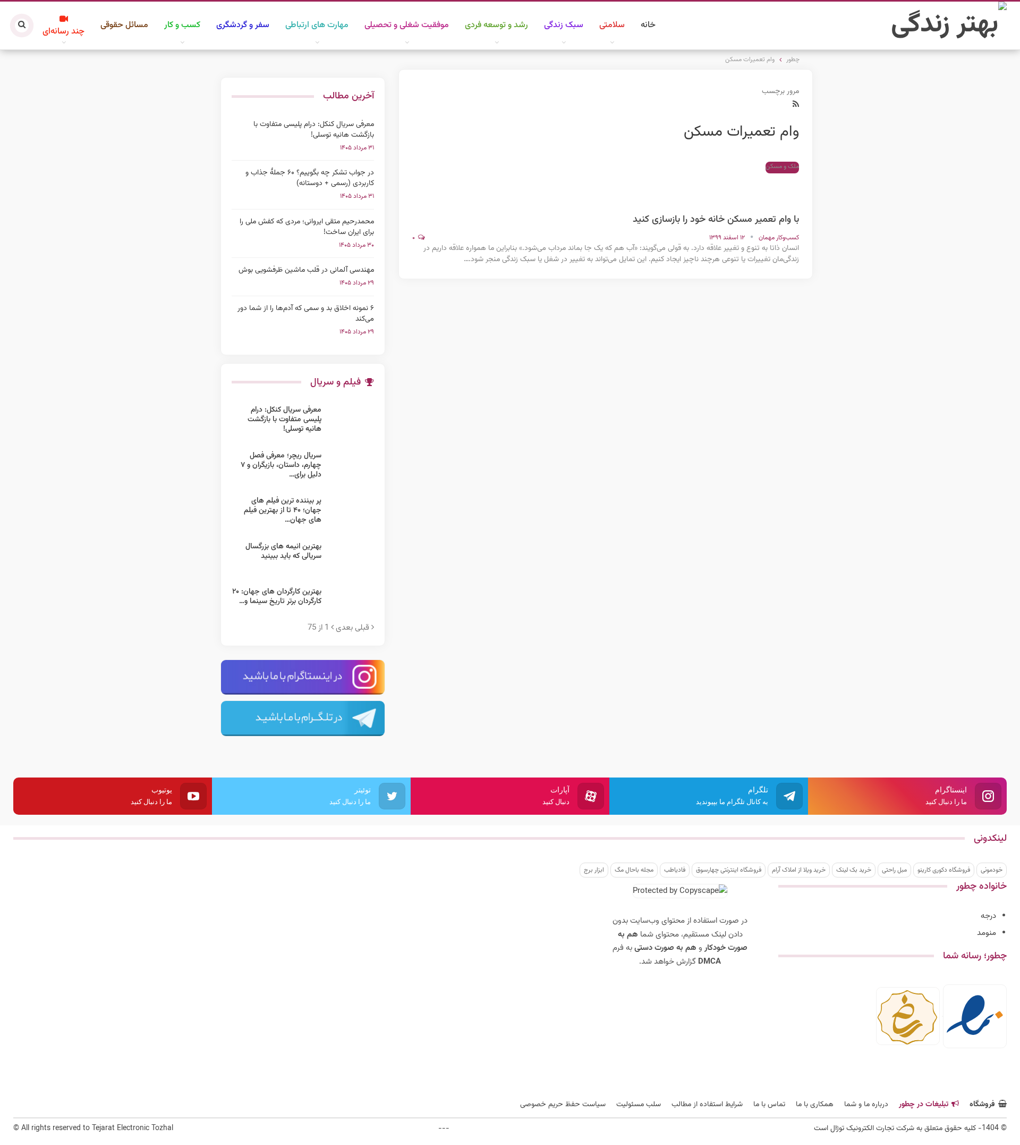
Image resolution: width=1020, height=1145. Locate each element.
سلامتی (612, 25)
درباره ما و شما (866, 1104)
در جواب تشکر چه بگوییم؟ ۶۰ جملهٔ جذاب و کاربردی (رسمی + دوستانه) (309, 178)
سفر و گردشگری (242, 25)
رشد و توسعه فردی (496, 25)
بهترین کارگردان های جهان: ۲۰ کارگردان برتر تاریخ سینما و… (276, 596)
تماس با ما (769, 1104)
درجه (988, 916)
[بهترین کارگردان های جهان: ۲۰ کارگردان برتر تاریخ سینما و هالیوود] (351, 604)
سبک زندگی (563, 25)
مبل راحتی (894, 870)
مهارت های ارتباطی (316, 25)
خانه (648, 25)
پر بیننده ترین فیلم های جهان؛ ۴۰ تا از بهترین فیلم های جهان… (282, 510)
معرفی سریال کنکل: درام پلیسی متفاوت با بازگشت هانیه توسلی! (313, 130)
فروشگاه (982, 1104)
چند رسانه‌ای (63, 31)
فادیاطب (674, 870)
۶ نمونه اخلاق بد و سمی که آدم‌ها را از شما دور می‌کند (305, 314)
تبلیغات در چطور (923, 1104)
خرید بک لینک (853, 870)
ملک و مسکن (782, 166)
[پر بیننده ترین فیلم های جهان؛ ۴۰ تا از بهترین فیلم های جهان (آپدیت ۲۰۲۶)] (351, 513)
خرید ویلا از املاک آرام (799, 870)
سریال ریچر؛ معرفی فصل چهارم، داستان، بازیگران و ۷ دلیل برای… (281, 465)
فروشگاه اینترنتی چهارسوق (728, 870)
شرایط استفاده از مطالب (707, 1104)
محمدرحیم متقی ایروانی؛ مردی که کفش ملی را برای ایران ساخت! (307, 227)
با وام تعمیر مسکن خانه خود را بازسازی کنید (716, 219)
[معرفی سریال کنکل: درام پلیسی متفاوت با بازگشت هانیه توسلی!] (351, 422)
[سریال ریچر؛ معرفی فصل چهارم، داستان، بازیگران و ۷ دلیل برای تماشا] (351, 468)
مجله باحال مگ (634, 870)
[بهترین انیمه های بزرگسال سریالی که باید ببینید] (351, 559)
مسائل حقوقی (124, 25)
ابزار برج (594, 870)
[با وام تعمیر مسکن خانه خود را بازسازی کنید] (777, 188)
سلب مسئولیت (638, 1104)
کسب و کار (182, 25)
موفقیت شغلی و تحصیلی (406, 25)
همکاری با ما (815, 1104)
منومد (986, 933)
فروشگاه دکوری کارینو (943, 870)
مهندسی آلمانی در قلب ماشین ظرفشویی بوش (306, 270)
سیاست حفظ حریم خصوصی (563, 1104)
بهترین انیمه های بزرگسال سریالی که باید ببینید (283, 551)
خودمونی (991, 870)
